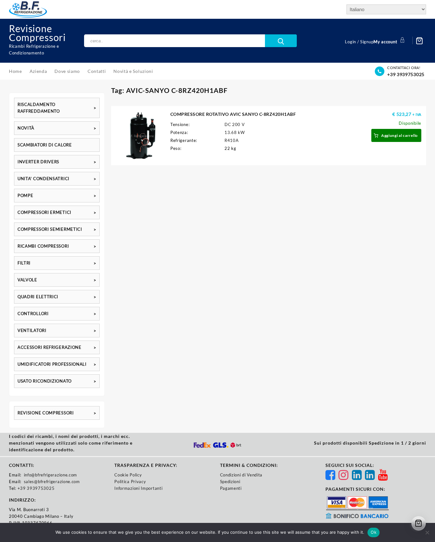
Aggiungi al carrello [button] (399, 135)
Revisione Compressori (37, 33)
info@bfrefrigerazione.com (50, 474)
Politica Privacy (130, 481)
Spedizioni (230, 481)
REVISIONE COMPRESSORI (46, 412)
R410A (232, 140)
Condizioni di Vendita (241, 474)
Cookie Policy (128, 474)
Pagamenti (231, 488)
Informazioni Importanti (138, 488)
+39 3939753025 (405, 74)
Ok (373, 532)
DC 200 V (235, 124)
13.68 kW (235, 132)
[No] (427, 532)
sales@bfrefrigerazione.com (52, 481)
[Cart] (419, 41)
